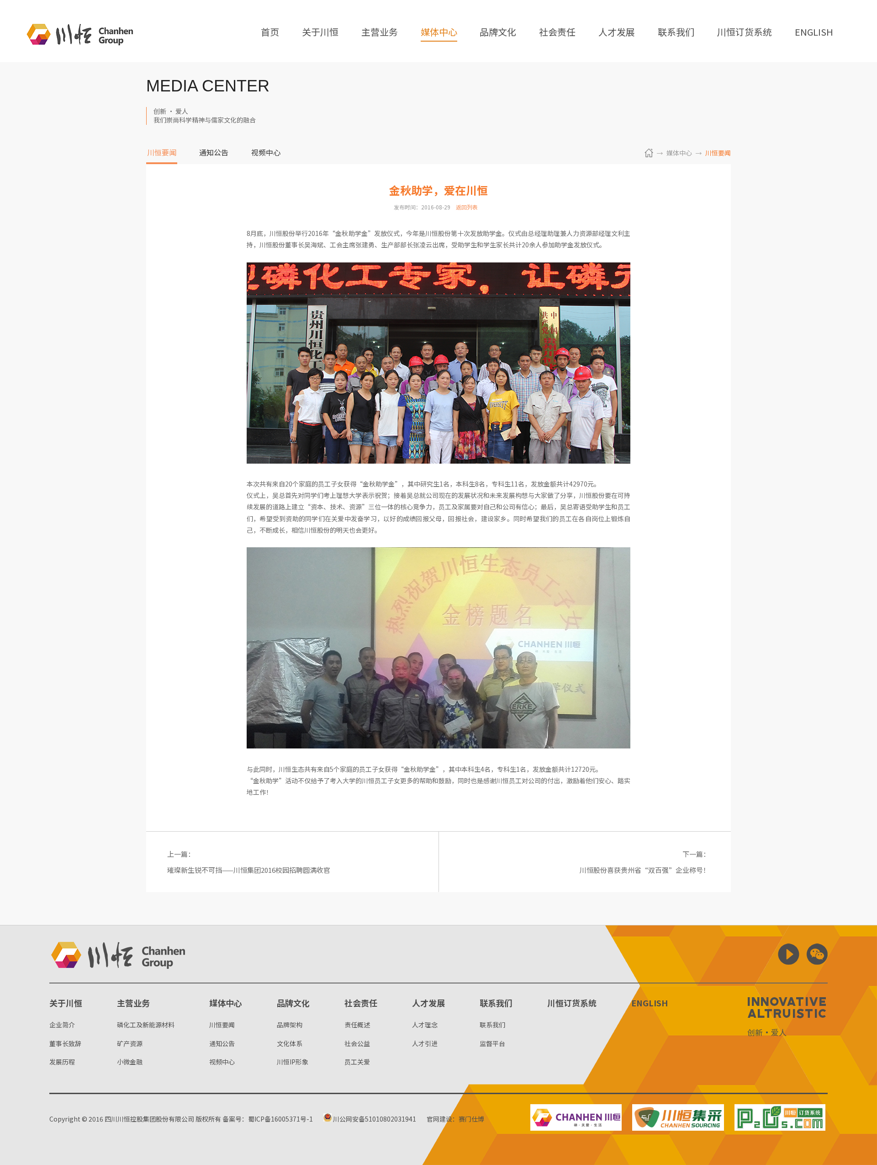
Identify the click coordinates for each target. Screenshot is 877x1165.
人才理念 (425, 1024)
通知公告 (213, 153)
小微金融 (130, 1061)
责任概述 (357, 1024)
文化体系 (289, 1043)
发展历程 (62, 1061)
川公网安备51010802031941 (374, 1118)
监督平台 (492, 1043)
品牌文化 (498, 32)
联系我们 (676, 32)
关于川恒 (320, 32)
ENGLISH (814, 32)
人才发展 (616, 32)
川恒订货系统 (744, 32)
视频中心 (265, 153)
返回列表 (467, 207)
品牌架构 (289, 1024)
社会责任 (557, 32)
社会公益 (357, 1043)
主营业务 (379, 32)
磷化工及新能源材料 (145, 1024)
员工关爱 (357, 1061)
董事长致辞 (65, 1043)
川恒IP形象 (292, 1061)
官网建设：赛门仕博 (455, 1118)
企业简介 (62, 1024)
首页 (270, 32)
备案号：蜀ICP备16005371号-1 (267, 1118)
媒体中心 (439, 32)
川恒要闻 (161, 153)
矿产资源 (130, 1043)
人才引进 (425, 1043)
